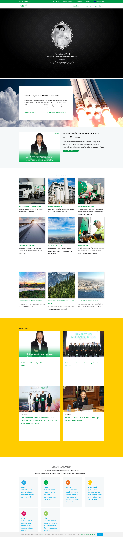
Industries (87, 6)
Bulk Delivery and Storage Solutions (30, 206)
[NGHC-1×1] (91, 285)
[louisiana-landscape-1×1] (32, 285)
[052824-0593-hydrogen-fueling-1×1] (91, 230)
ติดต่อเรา (29, 1)
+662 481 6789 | (23, 1)
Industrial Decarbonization (27, 245)
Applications (98, 6)
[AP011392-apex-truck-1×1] (91, 191)
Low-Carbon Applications (56, 246)
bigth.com (43, 534)
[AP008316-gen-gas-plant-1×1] (61, 191)
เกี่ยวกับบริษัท (54, 1)
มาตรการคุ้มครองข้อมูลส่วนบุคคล (88, 534)
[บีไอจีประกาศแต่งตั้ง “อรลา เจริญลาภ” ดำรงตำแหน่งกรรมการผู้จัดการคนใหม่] (39, 344)
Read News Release (70, 151)
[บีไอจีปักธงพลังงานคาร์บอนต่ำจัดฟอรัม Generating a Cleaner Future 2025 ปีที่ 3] (83, 344)
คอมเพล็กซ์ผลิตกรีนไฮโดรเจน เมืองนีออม (88, 301)
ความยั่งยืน (79, 1)
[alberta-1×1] (61, 285)
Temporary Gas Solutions (86, 206)
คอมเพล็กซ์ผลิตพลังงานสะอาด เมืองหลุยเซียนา (30, 301)
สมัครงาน (88, 1)
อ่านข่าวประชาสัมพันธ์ (29, 112)
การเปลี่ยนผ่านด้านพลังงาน (68, 1)
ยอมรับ (100, 534)
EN (103, 1)
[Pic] (61, 230)
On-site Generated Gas (55, 206)
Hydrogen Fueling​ (83, 245)
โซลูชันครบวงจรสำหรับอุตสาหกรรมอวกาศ (56, 112)
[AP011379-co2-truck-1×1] (32, 191)
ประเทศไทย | (99, 1)
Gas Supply (77, 6)
